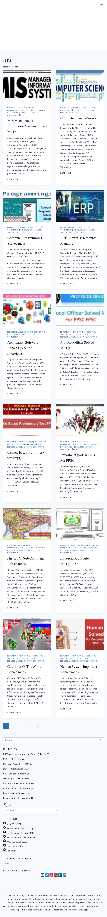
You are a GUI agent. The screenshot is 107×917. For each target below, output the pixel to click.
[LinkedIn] (60, 875)
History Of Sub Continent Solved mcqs (25, 560)
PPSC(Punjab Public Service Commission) (77, 111)
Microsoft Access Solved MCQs (17, 763)
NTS (9, 112)
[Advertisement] (53, 30)
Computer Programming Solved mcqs (25, 239)
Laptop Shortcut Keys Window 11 (18, 797)
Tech (22, 115)
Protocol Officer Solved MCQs (77, 344)
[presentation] (27, 86)
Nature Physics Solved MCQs (16, 768)
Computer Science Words (78, 117)
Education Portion (26, 107)
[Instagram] (51, 875)
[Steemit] (65, 875)
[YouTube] (56, 875)
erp (61, 227)
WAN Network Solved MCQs (16, 773)
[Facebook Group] (42, 875)
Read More (14, 178)
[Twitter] (47, 875)
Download (12, 545)
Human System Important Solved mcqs (78, 668)
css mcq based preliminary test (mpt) (26, 454)
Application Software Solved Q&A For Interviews (22, 347)
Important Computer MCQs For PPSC (75, 560)
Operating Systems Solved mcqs (17, 778)
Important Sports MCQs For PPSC (77, 456)
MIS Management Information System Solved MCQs (27, 125)
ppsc (86, 334)
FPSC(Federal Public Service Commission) (26, 110)
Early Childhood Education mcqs (18, 787)
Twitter (6, 862)
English (29, 441)
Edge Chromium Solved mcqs (16, 792)
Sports (76, 449)
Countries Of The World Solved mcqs (24, 668)
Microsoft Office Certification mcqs (19, 782)
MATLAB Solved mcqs (13, 758)
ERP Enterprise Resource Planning (78, 239)
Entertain (83, 441)
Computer (12, 107)
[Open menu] (101, 5)
